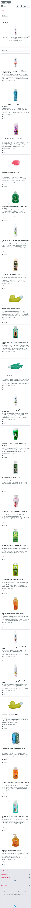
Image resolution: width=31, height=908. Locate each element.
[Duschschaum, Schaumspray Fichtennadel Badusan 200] (15, 400)
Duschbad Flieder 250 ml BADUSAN (12, 139)
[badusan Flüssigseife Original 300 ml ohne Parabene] (15, 197)
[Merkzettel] (21, 6)
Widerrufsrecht (18, 901)
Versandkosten (24, 890)
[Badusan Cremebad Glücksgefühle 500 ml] (15, 535)
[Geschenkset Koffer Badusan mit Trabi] (15, 739)
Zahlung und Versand (8, 901)
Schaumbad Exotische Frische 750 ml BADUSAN (13, 613)
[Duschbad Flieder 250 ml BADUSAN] (15, 129)
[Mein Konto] (24, 6)
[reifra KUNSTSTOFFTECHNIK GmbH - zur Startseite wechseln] (6, 2)
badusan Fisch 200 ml (8, 376)
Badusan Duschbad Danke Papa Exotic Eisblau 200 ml (15, 817)
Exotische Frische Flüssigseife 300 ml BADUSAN (12, 851)
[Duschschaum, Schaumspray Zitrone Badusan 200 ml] (15, 671)
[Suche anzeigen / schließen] (17, 6)
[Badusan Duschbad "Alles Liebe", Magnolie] (15, 501)
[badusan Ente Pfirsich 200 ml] (15, 705)
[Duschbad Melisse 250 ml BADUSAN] (15, 569)
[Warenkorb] (28, 6)
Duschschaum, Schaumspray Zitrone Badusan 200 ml (15, 681)
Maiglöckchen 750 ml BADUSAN (11, 477)
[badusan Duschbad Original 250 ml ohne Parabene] (15, 434)
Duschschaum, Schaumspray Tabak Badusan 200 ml (15, 647)
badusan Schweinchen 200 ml (10, 173)
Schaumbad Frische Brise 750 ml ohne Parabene (13, 105)
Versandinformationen (15, 898)
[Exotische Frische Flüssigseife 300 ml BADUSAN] (15, 840)
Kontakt (25, 901)
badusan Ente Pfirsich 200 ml (10, 715)
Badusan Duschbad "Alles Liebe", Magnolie (14, 511)
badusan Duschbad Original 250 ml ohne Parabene (14, 444)
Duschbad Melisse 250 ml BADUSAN (12, 579)
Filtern (5, 47)
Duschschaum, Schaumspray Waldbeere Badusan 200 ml (15, 37)
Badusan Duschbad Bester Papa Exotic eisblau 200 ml (15, 342)
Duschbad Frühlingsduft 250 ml (11, 274)
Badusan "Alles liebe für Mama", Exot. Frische (15, 782)
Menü (5, 6)
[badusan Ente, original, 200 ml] (15, 298)
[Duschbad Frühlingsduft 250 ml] (15, 264)
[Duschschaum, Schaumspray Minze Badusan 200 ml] (15, 230)
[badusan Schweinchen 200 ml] (15, 163)
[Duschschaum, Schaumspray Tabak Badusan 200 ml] (15, 637)
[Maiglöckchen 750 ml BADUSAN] (15, 468)
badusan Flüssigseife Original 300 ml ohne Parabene (14, 207)
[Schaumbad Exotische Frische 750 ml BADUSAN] (15, 603)
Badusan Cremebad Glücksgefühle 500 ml (14, 545)
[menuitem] (4, 6)
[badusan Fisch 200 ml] (15, 366)
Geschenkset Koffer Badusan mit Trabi (13, 748)
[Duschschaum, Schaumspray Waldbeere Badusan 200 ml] (15, 30)
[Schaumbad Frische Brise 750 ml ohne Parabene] (15, 95)
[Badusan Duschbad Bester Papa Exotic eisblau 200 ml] (15, 332)
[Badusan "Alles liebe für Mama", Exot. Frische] (15, 772)
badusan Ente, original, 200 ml (11, 308)
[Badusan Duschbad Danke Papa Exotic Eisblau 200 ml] (15, 806)
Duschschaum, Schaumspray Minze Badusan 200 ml (15, 241)
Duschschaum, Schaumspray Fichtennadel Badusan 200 (14, 410)
